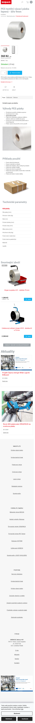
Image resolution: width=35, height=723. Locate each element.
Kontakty (16, 663)
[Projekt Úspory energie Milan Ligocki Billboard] (16, 362)
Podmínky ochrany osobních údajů (17, 610)
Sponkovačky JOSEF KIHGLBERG (17, 555)
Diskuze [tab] (15, 97)
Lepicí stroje (17, 479)
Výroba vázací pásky (17, 450)
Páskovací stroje (17, 465)
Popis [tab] (3, 97)
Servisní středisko (16, 574)
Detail (29, 299)
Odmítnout (9, 719)
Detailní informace (6, 82)
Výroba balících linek (17, 457)
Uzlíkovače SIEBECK (17, 548)
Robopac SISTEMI (16, 541)
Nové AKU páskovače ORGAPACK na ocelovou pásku (16, 425)
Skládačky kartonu (17, 486)
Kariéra (17, 659)
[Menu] (31, 2)
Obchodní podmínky (17, 617)
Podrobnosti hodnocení (22, 16)
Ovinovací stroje (17, 472)
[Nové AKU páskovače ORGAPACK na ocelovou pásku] (17, 406)
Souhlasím (25, 719)
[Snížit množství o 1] (7, 74)
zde (22, 709)
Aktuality (16, 654)
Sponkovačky (17, 493)
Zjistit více (5, 381)
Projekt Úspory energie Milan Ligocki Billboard (16, 374)
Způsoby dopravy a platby (17, 596)
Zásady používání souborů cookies (17, 603)
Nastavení (17, 713)
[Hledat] (22, 2)
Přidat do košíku (16, 72)
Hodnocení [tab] (9, 97)
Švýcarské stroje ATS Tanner (16, 534)
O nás (17, 650)
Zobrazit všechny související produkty (17, 345)
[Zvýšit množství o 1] (7, 72)
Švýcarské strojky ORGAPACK (17, 526)
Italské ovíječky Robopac (16, 519)
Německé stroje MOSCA (17, 512)
